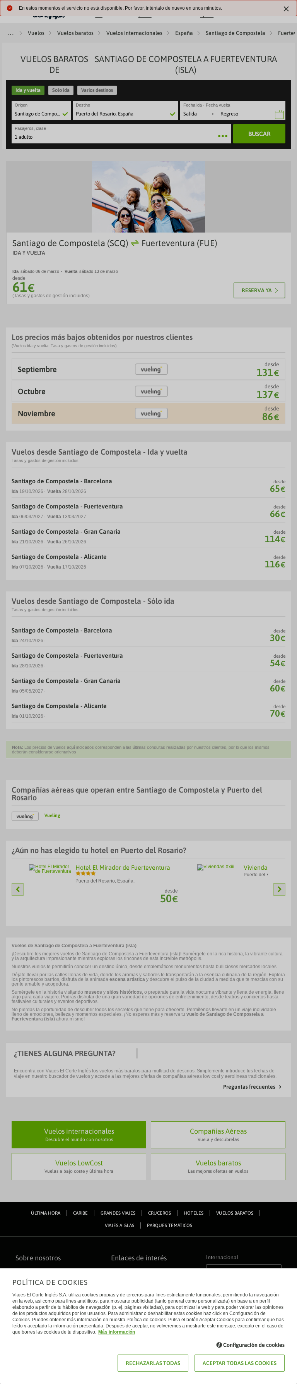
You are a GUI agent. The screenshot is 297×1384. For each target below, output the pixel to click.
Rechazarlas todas (153, 1363)
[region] (148, 692)
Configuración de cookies (254, 1345)
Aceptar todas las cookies (240, 1363)
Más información (116, 1332)
